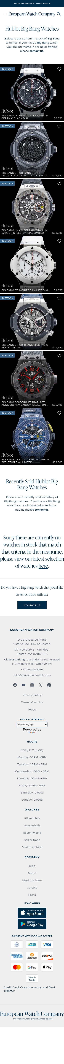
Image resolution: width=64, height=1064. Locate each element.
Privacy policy (32, 695)
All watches (32, 818)
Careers (32, 887)
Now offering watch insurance (32, 3)
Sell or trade (32, 840)
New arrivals (32, 825)
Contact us (32, 605)
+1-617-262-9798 (32, 669)
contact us (36, 51)
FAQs (32, 709)
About (32, 873)
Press (32, 894)
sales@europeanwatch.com (32, 675)
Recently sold (32, 832)
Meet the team (32, 880)
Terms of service (32, 702)
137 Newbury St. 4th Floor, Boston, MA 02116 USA (32, 651)
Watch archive (32, 847)
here (43, 566)
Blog (32, 865)
